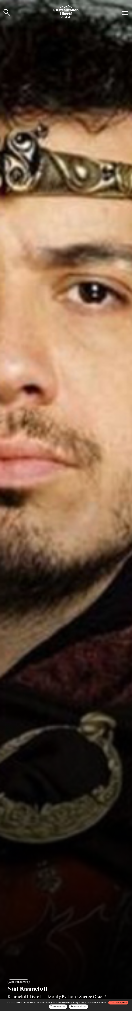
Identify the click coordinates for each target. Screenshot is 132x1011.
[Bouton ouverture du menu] (125, 13)
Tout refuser (57, 1006)
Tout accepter (118, 1002)
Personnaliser (78, 1006)
